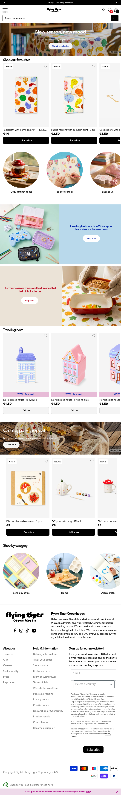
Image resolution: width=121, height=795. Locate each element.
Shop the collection (60, 46)
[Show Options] (111, 684)
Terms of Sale (40, 682)
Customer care (41, 671)
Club (6, 659)
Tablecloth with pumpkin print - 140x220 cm (24, 129)
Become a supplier (44, 728)
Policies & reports (43, 694)
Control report (41, 722)
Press (6, 677)
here (88, 792)
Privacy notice (41, 699)
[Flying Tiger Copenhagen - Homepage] (54, 10)
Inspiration (9, 682)
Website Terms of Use (45, 688)
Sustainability (10, 671)
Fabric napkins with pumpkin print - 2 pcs (73, 129)
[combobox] (94, 684)
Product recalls (41, 716)
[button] (5, 10)
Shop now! (91, 238)
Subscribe (93, 749)
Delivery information (45, 654)
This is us (8, 654)
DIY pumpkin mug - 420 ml (66, 521)
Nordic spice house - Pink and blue (70, 399)
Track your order (42, 659)
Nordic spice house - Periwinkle (20, 399)
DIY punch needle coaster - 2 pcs (24, 521)
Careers (7, 665)
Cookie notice (41, 705)
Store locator (40, 665)
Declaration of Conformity (48, 711)
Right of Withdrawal (44, 677)
